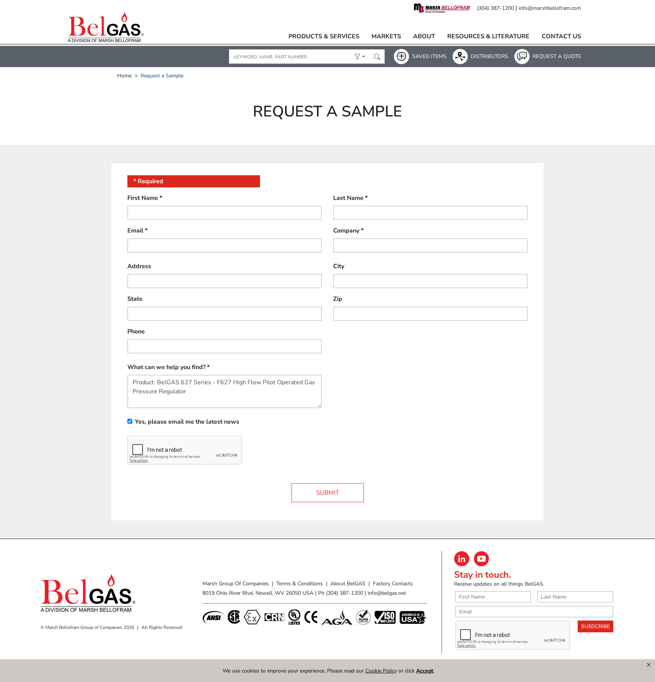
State (135, 299)
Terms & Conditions (299, 583)
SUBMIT (327, 493)
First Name (144, 198)
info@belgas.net (387, 593)
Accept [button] (424, 670)
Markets (386, 36)
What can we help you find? (168, 367)
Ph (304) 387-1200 (340, 593)
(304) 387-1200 (495, 8)
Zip (337, 299)
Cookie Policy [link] (381, 670)
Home (124, 75)
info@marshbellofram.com (550, 8)
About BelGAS (348, 583)
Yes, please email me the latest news (187, 422)
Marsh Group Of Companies (235, 583)
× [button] (648, 665)
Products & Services (323, 36)
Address (139, 266)
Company (348, 230)
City (338, 266)
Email (137, 230)
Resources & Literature (488, 36)
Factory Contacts (393, 583)
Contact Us (561, 36)
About (424, 36)
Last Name (350, 198)
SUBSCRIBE (595, 626)
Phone (136, 331)
